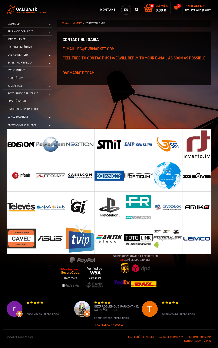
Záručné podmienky (171, 336)
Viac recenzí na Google (109, 324)
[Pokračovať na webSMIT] (108, 144)
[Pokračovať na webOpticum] (138, 175)
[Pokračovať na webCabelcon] (79, 175)
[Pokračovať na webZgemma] (196, 175)
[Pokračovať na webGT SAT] (167, 144)
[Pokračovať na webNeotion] (79, 144)
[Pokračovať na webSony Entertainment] (108, 207)
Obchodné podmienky (141, 336)
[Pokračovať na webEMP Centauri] (138, 144)
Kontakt (108, 9)
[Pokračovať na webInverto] (196, 144)
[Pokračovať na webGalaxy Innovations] (79, 207)
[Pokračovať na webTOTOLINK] (138, 238)
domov (65, 23)
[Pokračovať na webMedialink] (50, 207)
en (126, 9)
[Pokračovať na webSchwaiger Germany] (108, 175)
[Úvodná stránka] (28, 9)
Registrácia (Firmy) (198, 10)
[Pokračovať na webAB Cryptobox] (167, 207)
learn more (70, 277)
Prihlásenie (195, 6)
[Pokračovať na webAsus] (50, 238)
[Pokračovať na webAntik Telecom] (108, 238)
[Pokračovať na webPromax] (50, 175)
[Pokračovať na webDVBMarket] (167, 175)
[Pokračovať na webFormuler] (167, 238)
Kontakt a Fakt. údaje (197, 340)
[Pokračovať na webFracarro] (138, 207)
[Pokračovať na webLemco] (196, 238)
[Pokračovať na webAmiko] (196, 207)
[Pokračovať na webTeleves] (21, 207)
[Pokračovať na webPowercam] (50, 144)
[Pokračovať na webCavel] (21, 238)
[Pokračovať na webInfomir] (21, 175)
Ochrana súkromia (199, 336)
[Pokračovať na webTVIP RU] (79, 238)
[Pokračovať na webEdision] (21, 144)
